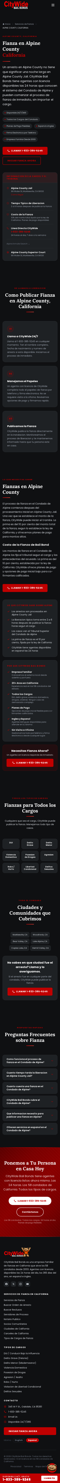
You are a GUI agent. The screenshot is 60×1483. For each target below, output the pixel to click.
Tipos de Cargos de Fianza (18, 1338)
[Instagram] (20, 1284)
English (19, 1440)
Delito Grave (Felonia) (16, 1358)
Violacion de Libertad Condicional (22, 1386)
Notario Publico (12, 1319)
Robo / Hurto (11, 1382)
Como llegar (17, 194)
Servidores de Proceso (16, 1314)
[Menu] (53, 5)
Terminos (28, 1466)
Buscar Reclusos (13, 1309)
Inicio (7, 24)
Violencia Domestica (15, 1367)
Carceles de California (16, 1333)
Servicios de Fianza (24, 24)
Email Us (12, 1416)
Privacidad (16, 1466)
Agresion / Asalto (13, 1377)
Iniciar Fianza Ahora (21, 160)
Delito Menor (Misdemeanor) (20, 1363)
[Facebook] (6, 1284)
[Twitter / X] (13, 1284)
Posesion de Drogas (15, 1372)
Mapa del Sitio (42, 1466)
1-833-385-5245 (20, 231)
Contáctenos (30, 1212)
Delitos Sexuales (13, 1391)
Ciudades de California (16, 1328)
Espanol (32, 1440)
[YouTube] (27, 1284)
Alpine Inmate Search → (18, 243)
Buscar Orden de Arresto (17, 1305)
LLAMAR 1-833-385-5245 (27, 150)
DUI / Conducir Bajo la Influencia (22, 1353)
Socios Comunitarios (15, 1324)
